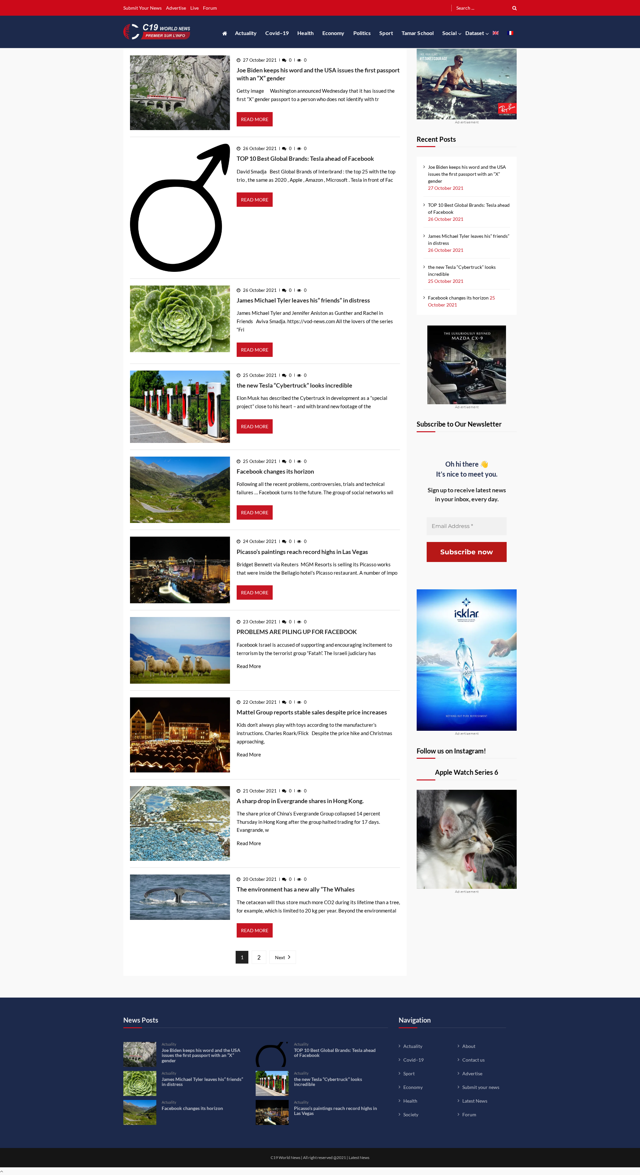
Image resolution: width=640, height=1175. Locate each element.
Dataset (474, 33)
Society (410, 1114)
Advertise (176, 8)
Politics (362, 33)
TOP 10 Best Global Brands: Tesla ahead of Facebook (305, 158)
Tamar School (418, 33)
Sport (386, 33)
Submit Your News (142, 8)
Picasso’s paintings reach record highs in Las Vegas (302, 551)
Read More (254, 119)
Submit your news (480, 1087)
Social (449, 33)
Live (194, 8)
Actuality (246, 33)
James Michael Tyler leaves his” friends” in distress (303, 300)
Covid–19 (277, 33)
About (468, 1046)
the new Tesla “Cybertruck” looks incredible (294, 385)
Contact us (473, 1060)
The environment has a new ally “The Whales (296, 889)
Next (280, 957)
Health (305, 33)
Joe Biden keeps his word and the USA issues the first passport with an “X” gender (318, 74)
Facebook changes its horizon (275, 471)
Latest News (474, 1101)
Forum (210, 8)
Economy (333, 33)
